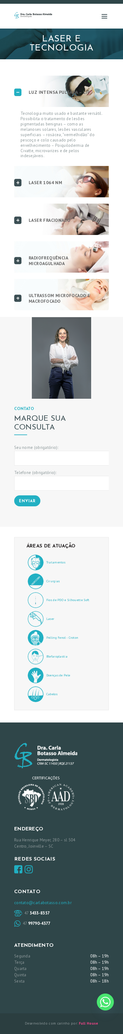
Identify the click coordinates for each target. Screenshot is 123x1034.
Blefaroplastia (56, 656)
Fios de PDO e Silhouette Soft (68, 600)
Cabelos (51, 694)
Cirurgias (53, 581)
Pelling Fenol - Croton (62, 638)
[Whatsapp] (105, 1002)
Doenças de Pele (58, 675)
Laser (50, 619)
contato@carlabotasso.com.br (43, 902)
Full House (88, 1023)
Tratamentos (55, 562)
